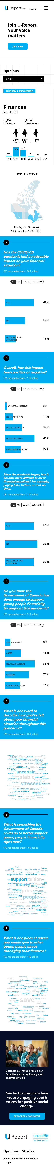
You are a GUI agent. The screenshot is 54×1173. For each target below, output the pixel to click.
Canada (32, 9)
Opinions (11, 1151)
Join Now (18, 46)
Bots (26, 1158)
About (6, 1158)
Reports (34, 1158)
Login (8, 1162)
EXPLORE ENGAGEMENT (27, 1116)
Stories (28, 1151)
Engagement (17, 1158)
